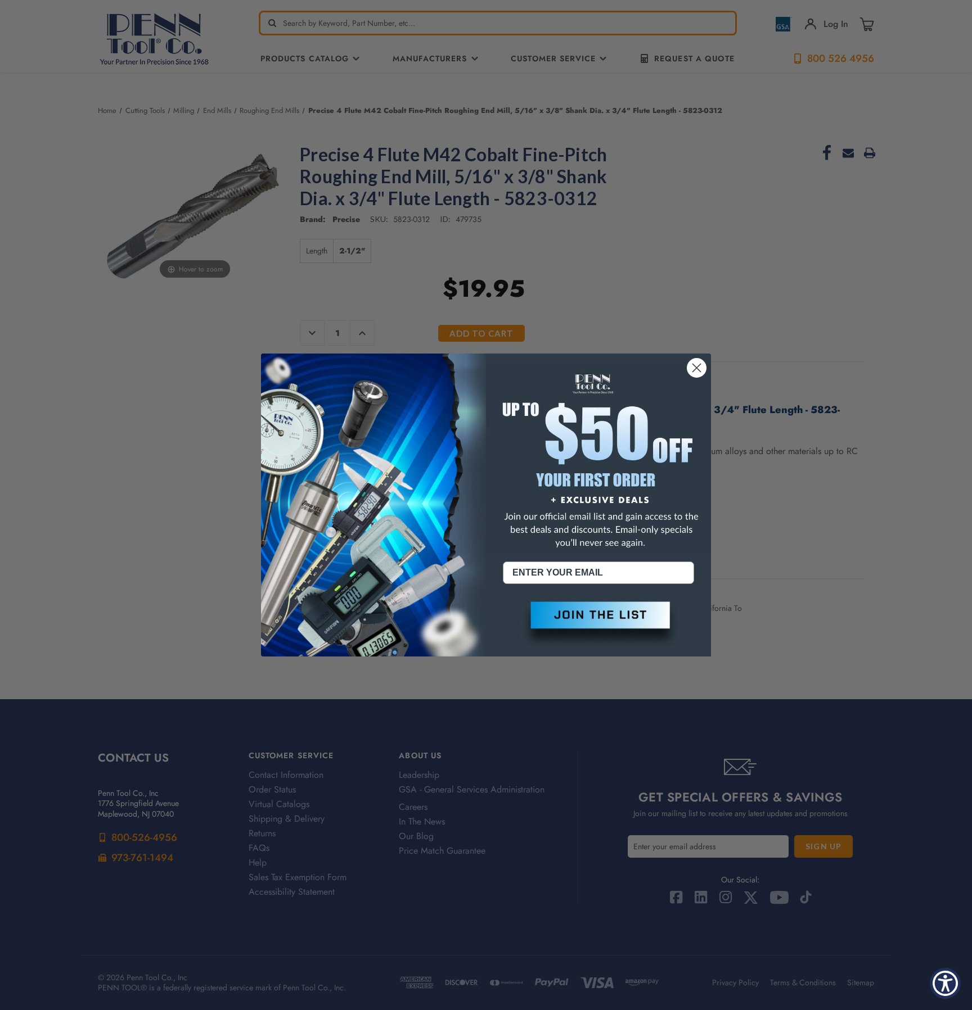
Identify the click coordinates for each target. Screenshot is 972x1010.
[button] (598, 624)
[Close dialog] (696, 368)
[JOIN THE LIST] (598, 624)
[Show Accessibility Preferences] (945, 983)
